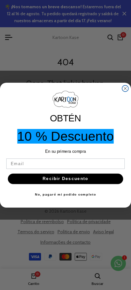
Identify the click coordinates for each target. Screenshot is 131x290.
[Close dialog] (125, 88)
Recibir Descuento (65, 178)
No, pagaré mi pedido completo (65, 194)
